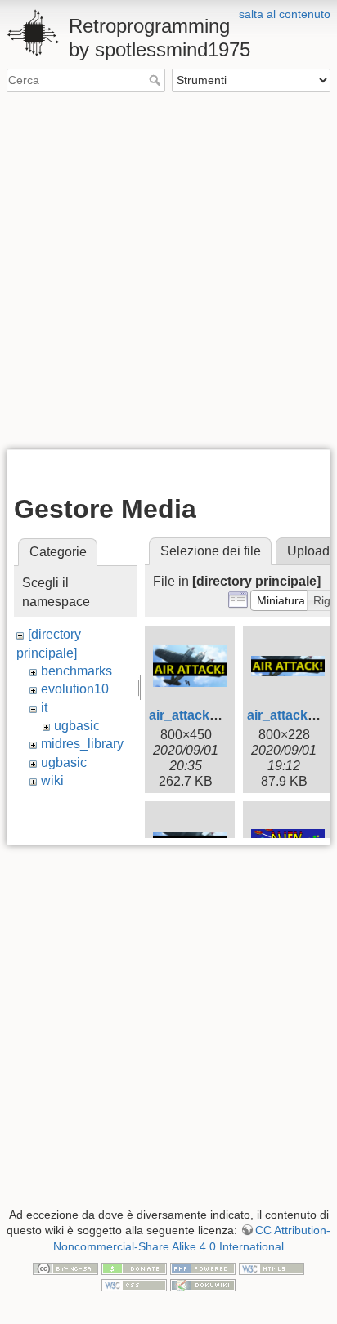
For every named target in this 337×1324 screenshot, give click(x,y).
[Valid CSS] (134, 1284)
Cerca (156, 80)
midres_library (82, 744)
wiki (52, 780)
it (44, 708)
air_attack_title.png (208, 715)
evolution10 (75, 689)
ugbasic (77, 726)
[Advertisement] (168, 269)
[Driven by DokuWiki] (203, 1284)
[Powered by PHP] (203, 1267)
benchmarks (76, 671)
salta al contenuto (284, 13)
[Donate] (134, 1267)
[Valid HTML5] (271, 1267)
